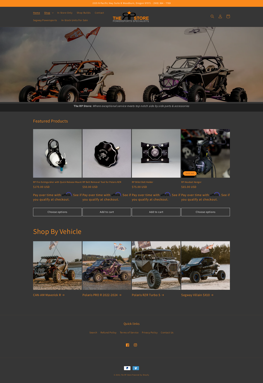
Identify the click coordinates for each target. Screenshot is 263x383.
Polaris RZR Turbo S (146, 295)
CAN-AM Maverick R (47, 295)
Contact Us (167, 332)
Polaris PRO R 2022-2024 (100, 295)
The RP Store (126, 375)
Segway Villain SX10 (195, 295)
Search (93, 332)
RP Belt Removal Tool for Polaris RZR (101, 182)
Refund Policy (108, 332)
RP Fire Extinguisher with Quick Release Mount (57, 182)
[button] (48, 12)
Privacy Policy (149, 332)
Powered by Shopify (140, 375)
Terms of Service (129, 332)
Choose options (57, 212)
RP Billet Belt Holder (142, 182)
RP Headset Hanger (191, 182)
